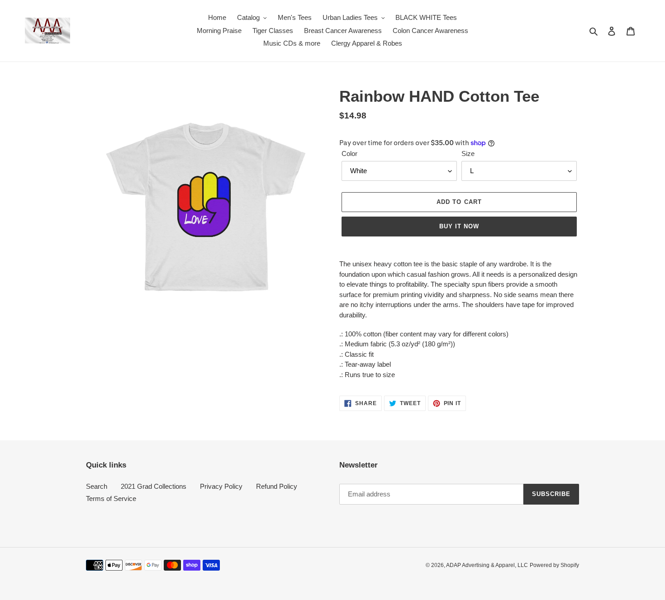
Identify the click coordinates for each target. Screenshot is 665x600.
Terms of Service (111, 498)
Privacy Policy (221, 486)
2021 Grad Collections (153, 486)
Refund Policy (276, 486)
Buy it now (459, 226)
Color (349, 153)
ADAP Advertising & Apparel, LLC (487, 565)
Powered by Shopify (554, 565)
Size (468, 153)
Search (96, 486)
